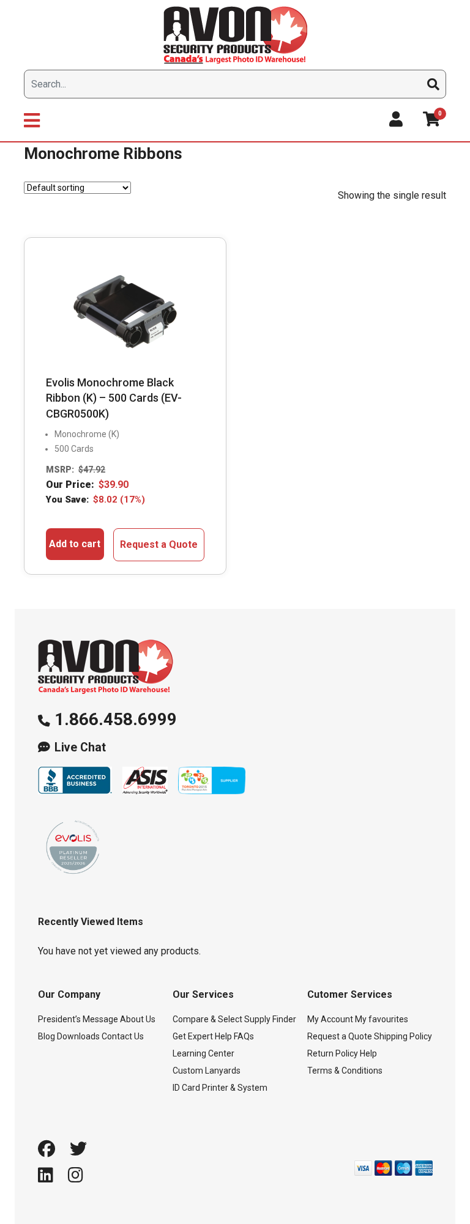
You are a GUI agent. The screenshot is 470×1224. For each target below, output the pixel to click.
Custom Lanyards (207, 1070)
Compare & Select (207, 1019)
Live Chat (80, 747)
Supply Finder (270, 1019)
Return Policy (332, 1053)
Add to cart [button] (74, 544)
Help (368, 1053)
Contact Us (123, 1036)
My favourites (381, 1019)
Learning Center (203, 1053)
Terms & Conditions (344, 1070)
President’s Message (78, 1019)
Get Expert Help (202, 1036)
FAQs (244, 1036)
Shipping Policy (403, 1036)
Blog (46, 1036)
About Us (137, 1019)
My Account (330, 1019)
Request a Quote (159, 544)
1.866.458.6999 (115, 719)
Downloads (78, 1036)
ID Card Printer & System (220, 1088)
